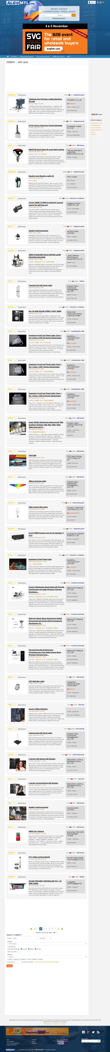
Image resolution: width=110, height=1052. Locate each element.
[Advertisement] (46, 78)
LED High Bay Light (36, 681)
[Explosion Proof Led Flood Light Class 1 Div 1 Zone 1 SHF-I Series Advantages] (17, 369)
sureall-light (72, 343)
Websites (63, 1024)
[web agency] (40, 1049)
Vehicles (81, 281)
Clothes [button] (14, 56)
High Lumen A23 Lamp (38, 507)
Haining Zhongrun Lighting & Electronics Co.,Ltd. (75, 152)
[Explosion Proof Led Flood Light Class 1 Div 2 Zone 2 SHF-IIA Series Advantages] (17, 340)
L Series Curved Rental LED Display (43, 783)
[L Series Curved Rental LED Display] (18, 789)
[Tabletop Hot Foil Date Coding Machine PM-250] (17, 105)
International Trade (96, 123)
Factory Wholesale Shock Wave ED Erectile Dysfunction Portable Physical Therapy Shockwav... (46, 589)
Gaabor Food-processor (38, 230)
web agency (31, 1049)
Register (34, 1043)
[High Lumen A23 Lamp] (17, 512)
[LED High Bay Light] (17, 687)
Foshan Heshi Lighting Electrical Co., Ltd (74, 424)
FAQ (8, 1039)
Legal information (12, 1045)
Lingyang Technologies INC (74, 882)
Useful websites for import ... (96, 131)
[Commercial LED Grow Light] (17, 291)
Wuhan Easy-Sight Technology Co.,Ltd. (75, 858)
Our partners (10, 1041)
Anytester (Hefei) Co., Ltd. (74, 127)
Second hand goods (78, 503)
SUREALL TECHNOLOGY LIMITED (73, 338)
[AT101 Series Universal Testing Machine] (18, 131)
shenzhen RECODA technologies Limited (75, 833)
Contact (34, 1039)
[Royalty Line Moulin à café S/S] (18, 182)
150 (57, 932)
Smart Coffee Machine (38, 709)
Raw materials (80, 729)
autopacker (72, 103)
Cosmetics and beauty (77, 583)
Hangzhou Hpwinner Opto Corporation (73, 683)
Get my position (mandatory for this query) (47, 962)
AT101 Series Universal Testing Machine (45, 125)
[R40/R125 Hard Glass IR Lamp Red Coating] (18, 155)
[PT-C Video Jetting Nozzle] (17, 863)
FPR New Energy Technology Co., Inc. (74, 458)
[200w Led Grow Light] (17, 486)
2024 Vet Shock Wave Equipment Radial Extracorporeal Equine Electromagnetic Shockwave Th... (45, 620)
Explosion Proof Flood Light (40, 559)
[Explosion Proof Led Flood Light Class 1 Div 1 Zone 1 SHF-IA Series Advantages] (17, 398)
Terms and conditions (13, 1043)
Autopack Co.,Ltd (74, 100)
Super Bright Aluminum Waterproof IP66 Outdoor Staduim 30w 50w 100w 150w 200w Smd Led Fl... (46, 424)
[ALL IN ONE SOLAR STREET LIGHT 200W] (17, 316)
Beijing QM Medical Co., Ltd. (75, 589)
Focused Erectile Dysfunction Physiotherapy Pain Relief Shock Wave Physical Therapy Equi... (45, 652)
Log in (33, 1041)
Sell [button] (68, 56)
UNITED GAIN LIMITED (72, 232)
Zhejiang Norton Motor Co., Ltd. (74, 204)
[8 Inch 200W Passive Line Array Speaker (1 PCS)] (17, 537)
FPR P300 (32, 455)
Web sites (93, 134)
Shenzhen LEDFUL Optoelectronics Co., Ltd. (75, 761)
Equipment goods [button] (27, 56)
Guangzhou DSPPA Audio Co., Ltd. (75, 534)
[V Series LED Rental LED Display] (17, 765)
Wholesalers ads (48, 1024)
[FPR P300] (17, 460)
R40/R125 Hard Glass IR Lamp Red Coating (46, 149)
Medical (82, 877)
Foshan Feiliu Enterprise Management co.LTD (72, 288)
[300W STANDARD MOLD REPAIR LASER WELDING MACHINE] (17, 260)
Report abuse (22, 95)
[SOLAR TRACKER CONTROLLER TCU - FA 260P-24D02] (17, 886)
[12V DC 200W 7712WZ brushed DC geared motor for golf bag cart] (18, 208)
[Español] (103, 2)
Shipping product (96, 125)
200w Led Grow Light (37, 481)
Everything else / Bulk (77, 331)
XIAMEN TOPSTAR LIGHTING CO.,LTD (75, 508)
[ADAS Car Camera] (17, 836)
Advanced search (59, 18)
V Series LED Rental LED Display (42, 759)
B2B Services (80, 145)
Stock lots (81, 705)
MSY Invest (72, 177)
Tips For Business (96, 127)
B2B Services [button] (58, 56)
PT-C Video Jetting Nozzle (39, 857)
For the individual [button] (43, 56)
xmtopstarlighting (74, 513)
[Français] (98, 2)
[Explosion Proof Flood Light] (17, 564)
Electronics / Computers (77, 198)
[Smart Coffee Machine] (18, 715)
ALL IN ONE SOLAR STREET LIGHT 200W (45, 311)
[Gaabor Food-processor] (17, 236)
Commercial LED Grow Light (40, 285)
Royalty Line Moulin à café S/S (41, 176)
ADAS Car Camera (36, 831)
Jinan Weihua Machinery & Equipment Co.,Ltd (74, 257)
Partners (56, 1024)
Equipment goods (79, 95)
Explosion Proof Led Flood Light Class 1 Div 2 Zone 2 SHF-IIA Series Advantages (45, 336)
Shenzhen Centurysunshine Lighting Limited (74, 313)
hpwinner (72, 689)
